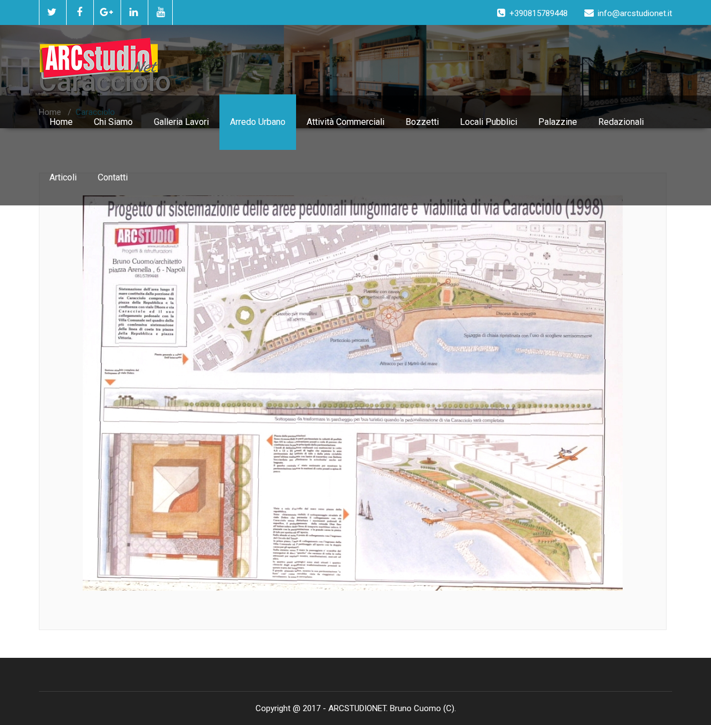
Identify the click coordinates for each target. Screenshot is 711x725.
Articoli (63, 177)
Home (61, 122)
